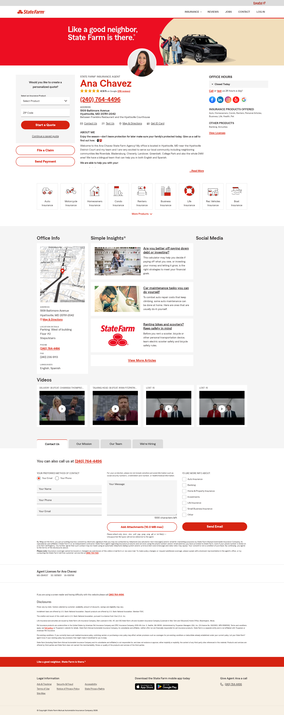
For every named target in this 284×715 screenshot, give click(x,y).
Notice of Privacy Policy (68, 689)
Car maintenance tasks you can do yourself (166, 290)
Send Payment (45, 161)
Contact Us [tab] (52, 444)
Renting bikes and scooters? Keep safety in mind (163, 326)
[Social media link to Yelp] (236, 99)
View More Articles (142, 360)
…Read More (196, 170)
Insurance (192, 12)
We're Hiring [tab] (148, 443)
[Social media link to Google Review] (244, 99)
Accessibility (91, 684)
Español (257, 3)
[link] (31, 12)
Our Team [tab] (116, 443)
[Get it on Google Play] (167, 686)
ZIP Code (28, 113)
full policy (49, 628)
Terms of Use (43, 689)
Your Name (45, 489)
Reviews (213, 12)
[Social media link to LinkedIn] (220, 99)
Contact (244, 12)
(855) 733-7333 (92, 553)
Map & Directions (53, 319)
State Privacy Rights (95, 689)
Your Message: (117, 484)
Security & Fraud (65, 684)
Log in (261, 12)
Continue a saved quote (45, 136)
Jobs (228, 12)
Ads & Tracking (44, 684)
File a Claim (45, 150)
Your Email (47, 478)
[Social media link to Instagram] (228, 99)
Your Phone (65, 478)
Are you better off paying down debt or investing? (166, 250)
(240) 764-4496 (100, 100)
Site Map (41, 693)
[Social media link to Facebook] (212, 99)
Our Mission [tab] (84, 443)
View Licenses (217, 133)
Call (211, 90)
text (219, 90)
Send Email (215, 526)
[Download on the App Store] (145, 686)
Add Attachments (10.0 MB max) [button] (142, 526)
